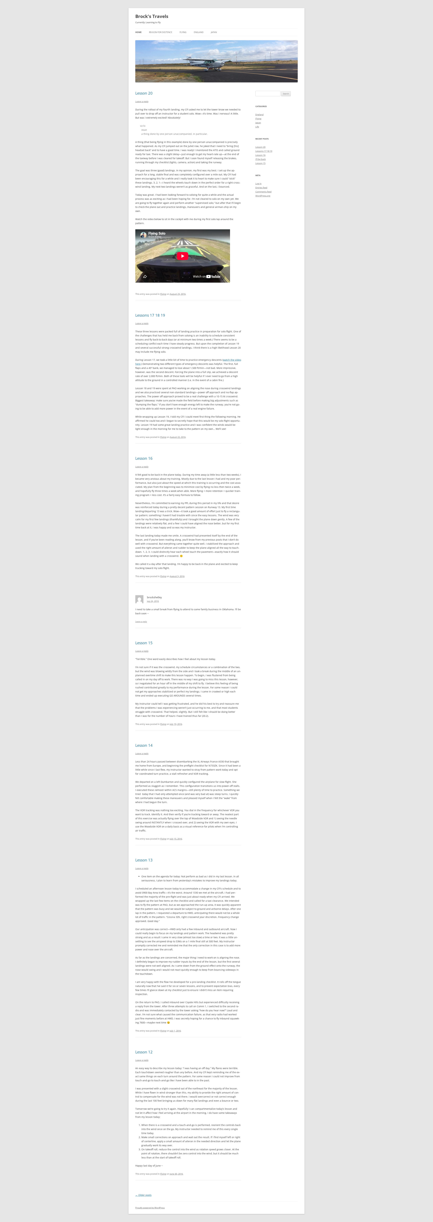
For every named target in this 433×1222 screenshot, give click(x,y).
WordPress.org (262, 195)
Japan (214, 32)
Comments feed (263, 191)
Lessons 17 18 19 (150, 315)
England (198, 32)
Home (138, 32)
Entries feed (261, 187)
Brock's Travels (151, 16)
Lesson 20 (144, 93)
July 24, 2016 (153, 601)
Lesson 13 (144, 859)
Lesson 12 (144, 1051)
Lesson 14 (144, 745)
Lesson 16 (144, 458)
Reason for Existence (160, 32)
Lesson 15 (144, 642)
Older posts (143, 1195)
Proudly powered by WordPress (150, 1207)
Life (257, 126)
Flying (183, 32)
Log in (258, 183)
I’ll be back (260, 159)
